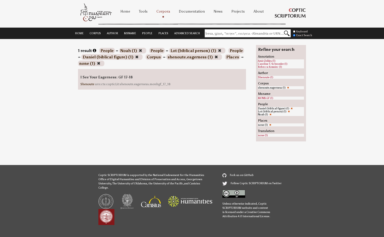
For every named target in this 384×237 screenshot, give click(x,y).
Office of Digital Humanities (116, 179)
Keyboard (302, 31)
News (218, 11)
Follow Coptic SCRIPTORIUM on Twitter (256, 183)
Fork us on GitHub (241, 175)
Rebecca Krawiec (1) (270, 66)
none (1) (263, 135)
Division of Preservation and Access (162, 179)
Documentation (192, 11)
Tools (143, 11)
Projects (238, 11)
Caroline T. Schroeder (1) (272, 63)
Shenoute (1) (265, 77)
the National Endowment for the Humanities (176, 175)
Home (125, 11)
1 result (85, 50)
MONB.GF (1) (265, 98)
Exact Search (304, 35)
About (259, 11)
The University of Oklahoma (129, 183)
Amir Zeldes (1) (266, 60)
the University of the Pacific (165, 183)
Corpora (163, 11)
